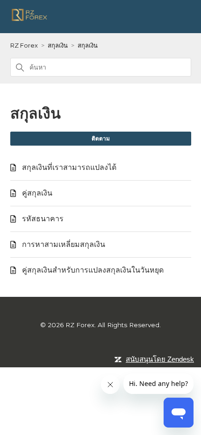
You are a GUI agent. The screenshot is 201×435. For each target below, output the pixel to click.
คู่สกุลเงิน (37, 193)
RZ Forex (24, 45)
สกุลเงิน (58, 45)
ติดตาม (101, 138)
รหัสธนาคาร (43, 218)
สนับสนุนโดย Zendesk (160, 359)
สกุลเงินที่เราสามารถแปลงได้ (69, 167)
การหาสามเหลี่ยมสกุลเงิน (63, 244)
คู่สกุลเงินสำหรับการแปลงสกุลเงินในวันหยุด (93, 270)
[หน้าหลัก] (30, 19)
